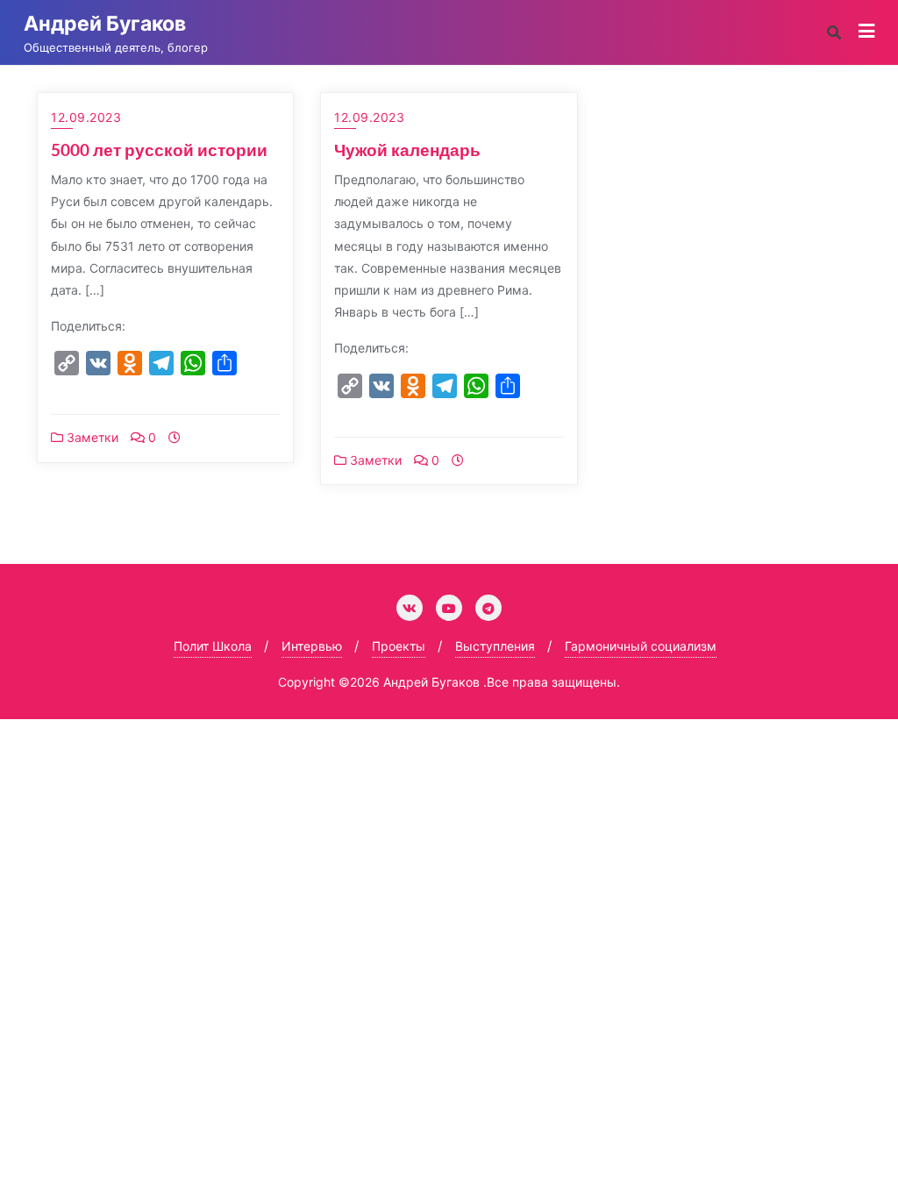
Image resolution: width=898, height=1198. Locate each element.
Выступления (495, 645)
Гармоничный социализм (640, 645)
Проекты (398, 645)
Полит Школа (213, 645)
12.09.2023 (86, 117)
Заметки (90, 437)
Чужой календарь (407, 149)
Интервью (312, 645)
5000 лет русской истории (159, 149)
